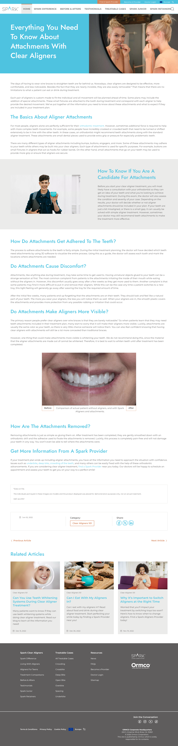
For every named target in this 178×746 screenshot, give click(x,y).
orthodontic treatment (92, 126)
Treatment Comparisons (32, 675)
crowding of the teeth (62, 463)
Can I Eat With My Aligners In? (87, 599)
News (93, 658)
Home (26, 9)
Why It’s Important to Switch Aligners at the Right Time (141, 599)
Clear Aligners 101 (82, 523)
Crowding (60, 664)
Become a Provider (132, 2)
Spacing (59, 691)
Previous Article (22, 540)
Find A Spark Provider (109, 2)
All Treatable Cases (64, 658)
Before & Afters (70, 9)
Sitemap (95, 680)
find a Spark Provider (89, 466)
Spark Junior (138, 9)
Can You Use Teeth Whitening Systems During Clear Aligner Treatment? (35, 601)
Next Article (158, 540)
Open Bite (60, 680)
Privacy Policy (46, 729)
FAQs (93, 664)
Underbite (60, 696)
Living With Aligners (30, 664)
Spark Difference (28, 658)
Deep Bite (60, 675)
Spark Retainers (160, 9)
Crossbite (60, 669)
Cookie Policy (60, 729)
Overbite (59, 685)
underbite (32, 463)
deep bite (44, 463)
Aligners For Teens (29, 669)
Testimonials (93, 9)
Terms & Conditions (28, 729)
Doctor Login (150, 2)
